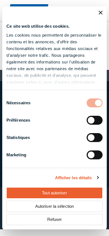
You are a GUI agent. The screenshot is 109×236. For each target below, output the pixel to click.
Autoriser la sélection (54, 206)
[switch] (95, 120)
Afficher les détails (73, 177)
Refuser (54, 219)
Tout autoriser (54, 192)
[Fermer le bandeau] (101, 13)
